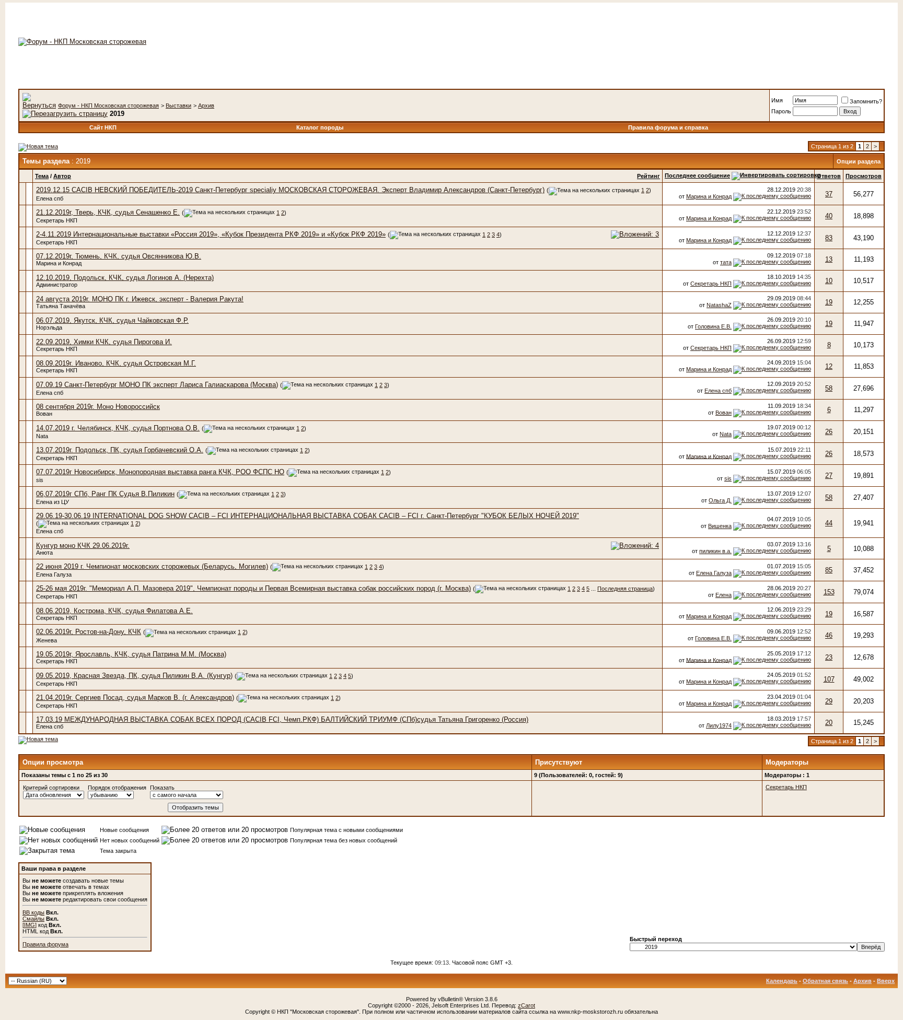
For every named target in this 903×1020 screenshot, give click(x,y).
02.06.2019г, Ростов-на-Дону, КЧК (88, 632)
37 (828, 194)
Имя (777, 100)
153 (829, 592)
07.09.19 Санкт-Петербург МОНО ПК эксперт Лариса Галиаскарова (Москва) (157, 385)
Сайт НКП (103, 127)
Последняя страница (625, 588)
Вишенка (720, 526)
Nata (42, 436)
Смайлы (33, 919)
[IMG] (29, 925)
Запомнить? (866, 101)
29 (828, 701)
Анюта (44, 552)
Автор (62, 176)
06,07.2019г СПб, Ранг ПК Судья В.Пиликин (105, 494)
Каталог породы (319, 127)
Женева (46, 640)
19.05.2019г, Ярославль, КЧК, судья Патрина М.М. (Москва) (131, 654)
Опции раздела (859, 161)
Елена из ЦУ (52, 502)
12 (828, 366)
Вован (44, 414)
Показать (162, 787)
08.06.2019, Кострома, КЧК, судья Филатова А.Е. (114, 611)
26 (828, 432)
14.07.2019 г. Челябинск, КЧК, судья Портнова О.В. (118, 428)
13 (828, 259)
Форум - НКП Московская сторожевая (108, 105)
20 (828, 722)
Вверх (886, 981)
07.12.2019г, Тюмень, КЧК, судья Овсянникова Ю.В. (118, 256)
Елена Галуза (54, 574)
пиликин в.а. (715, 551)
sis (39, 480)
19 (828, 302)
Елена (723, 595)
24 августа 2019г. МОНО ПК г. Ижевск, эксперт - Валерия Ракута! (140, 299)
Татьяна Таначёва (60, 306)
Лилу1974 (719, 725)
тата (726, 262)
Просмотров (864, 176)
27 (828, 475)
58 (828, 388)
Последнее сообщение (697, 175)
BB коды (33, 912)
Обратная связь (825, 981)
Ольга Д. (720, 500)
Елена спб (49, 198)
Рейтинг (648, 176)
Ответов (829, 176)
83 (828, 238)
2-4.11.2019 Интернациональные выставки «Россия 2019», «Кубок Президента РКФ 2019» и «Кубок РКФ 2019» (211, 234)
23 (828, 657)
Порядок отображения (117, 787)
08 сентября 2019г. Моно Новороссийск (98, 407)
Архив (206, 105)
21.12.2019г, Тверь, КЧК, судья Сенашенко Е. (108, 212)
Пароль (781, 111)
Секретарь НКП (56, 220)
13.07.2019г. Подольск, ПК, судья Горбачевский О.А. (119, 450)
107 (829, 679)
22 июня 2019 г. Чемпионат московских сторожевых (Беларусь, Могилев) (152, 566)
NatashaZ (719, 305)
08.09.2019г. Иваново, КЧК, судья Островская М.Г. (116, 363)
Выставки (178, 105)
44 (828, 523)
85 (828, 570)
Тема (42, 176)
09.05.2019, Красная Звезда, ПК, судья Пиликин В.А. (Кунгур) (134, 675)
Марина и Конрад (709, 196)
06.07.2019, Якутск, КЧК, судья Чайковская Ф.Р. (112, 320)
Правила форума (45, 944)
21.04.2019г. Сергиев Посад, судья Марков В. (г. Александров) (135, 697)
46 (828, 635)
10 (828, 281)
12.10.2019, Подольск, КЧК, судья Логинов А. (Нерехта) (125, 278)
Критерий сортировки (51, 787)
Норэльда (49, 327)
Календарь (781, 981)
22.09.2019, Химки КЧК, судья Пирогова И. (104, 342)
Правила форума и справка (668, 127)
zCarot (526, 1005)
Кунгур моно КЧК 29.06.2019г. (83, 545)
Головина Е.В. (713, 326)
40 (828, 216)
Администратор (56, 285)
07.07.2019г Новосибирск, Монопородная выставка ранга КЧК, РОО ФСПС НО (160, 472)
